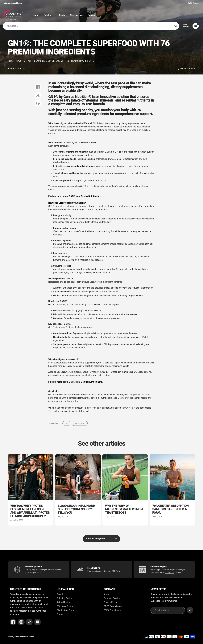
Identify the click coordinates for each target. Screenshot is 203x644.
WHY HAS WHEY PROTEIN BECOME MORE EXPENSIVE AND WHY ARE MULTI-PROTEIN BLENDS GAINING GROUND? (30, 511)
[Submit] (190, 610)
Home (10, 61)
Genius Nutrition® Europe (24, 637)
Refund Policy (63, 602)
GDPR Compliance (113, 606)
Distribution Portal (65, 610)
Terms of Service (112, 598)
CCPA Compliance (112, 610)
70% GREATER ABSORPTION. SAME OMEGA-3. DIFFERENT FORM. (170, 509)
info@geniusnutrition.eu (13, 3)
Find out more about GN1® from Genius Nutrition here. (75, 196)
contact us (169, 572)
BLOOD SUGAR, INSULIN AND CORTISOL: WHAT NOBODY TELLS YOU (76, 509)
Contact (60, 614)
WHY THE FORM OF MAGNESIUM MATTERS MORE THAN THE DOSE (124, 509)
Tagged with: (54, 423)
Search (60, 594)
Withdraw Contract (66, 606)
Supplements (79, 423)
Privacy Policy (110, 602)
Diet (66, 423)
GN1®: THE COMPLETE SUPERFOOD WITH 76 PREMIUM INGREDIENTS (59, 61)
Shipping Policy (64, 598)
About (106, 594)
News (18, 61)
